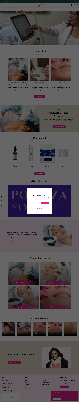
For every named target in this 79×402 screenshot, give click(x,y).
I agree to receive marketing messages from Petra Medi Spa (39, 207)
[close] (50, 190)
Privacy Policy (39, 208)
